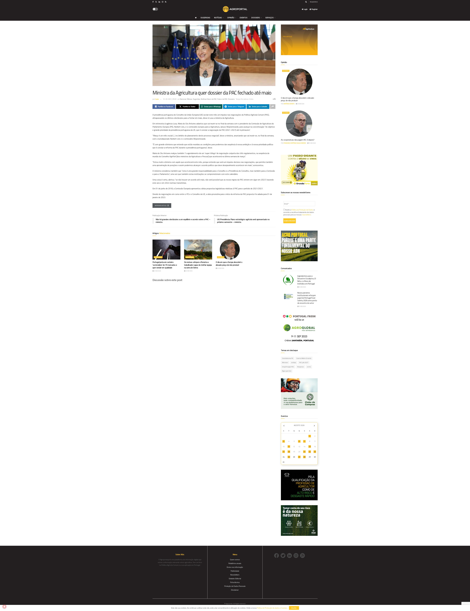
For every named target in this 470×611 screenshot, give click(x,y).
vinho (309, 367)
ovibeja (293, 362)
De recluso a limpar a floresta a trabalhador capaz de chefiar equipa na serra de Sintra (198, 265)
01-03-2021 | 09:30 (169, 99)
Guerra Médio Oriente (303, 358)
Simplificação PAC (288, 367)
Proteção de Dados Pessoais (235, 586)
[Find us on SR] (165, 2)
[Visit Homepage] (235, 9)
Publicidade (235, 571)
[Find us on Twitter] (156, 2)
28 (304, 457)
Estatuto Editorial (235, 578)
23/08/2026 (157, 271)
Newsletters (314, 2)
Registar (314, 9)
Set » (314, 425)
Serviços (269, 17)
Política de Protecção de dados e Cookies (272, 608)
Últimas (189, 99)
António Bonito (289, 104)
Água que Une (286, 371)
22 (310, 451)
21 (304, 451)
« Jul (284, 425)
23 (315, 451)
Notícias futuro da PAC (209, 99)
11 (289, 446)
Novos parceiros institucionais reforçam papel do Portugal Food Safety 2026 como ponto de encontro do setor (307, 297)
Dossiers (255, 17)
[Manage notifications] (4, 607)
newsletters (306, 214)
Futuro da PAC (222, 99)
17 (283, 451)
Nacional (183, 99)
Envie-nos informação (235, 567)
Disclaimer (235, 590)
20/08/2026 (302, 287)
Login (305, 9)
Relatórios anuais (235, 563)
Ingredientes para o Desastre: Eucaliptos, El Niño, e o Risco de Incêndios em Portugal (306, 280)
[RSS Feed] (303, 555)
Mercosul (285, 362)
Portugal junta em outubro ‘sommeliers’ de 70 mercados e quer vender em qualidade (165, 265)
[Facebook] (277, 555)
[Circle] (290, 555)
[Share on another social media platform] (272, 106)
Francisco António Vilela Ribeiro (295, 143)
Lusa (157, 99)
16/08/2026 (312, 143)
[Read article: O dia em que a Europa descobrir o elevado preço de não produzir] (230, 250)
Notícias (218, 17)
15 (310, 446)
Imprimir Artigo (161, 205)
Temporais (300, 367)
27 (299, 457)
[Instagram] (297, 555)
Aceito (294, 608)
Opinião (230, 17)
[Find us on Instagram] (162, 2)
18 (289, 451)
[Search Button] (306, 2)
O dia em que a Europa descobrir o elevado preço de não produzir (229, 263)
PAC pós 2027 (303, 362)
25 (289, 457)
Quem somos (235, 559)
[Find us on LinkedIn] (159, 2)
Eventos (243, 17)
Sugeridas (205, 17)
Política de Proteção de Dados (302, 209)
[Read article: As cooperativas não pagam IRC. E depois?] (299, 123)
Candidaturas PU (287, 358)
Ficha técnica (235, 582)
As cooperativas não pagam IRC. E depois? (297, 139)
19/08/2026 (302, 306)
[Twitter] (284, 555)
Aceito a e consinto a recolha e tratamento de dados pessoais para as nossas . (299, 212)
